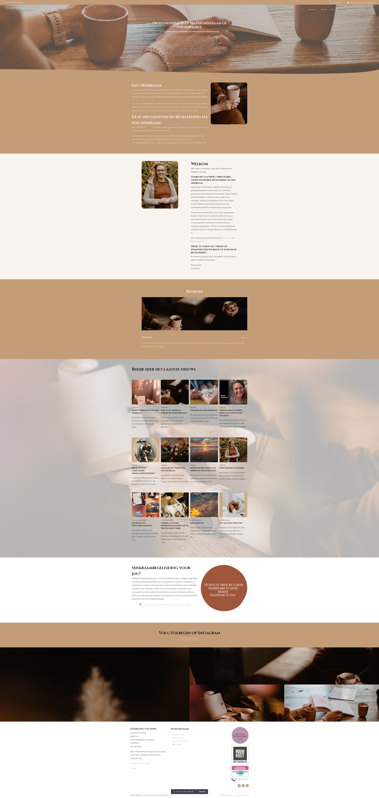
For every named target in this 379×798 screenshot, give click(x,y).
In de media (361, 9)
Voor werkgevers (347, 9)
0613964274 (337, 2)
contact (149, 127)
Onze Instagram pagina (189, 638)
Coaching (178, 744)
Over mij (324, 9)
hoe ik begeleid (197, 241)
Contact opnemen (226, 795)
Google (133, 768)
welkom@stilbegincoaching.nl (362, 2)
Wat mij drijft (179, 735)
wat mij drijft (227, 238)
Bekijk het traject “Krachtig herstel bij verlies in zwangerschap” (164, 604)
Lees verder (204, 63)
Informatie (334, 9)
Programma (179, 738)
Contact (372, 9)
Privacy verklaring (242, 795)
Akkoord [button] (202, 792)
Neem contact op (175, 63)
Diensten (311, 9)
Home (302, 9)
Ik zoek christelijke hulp (140, 763)
